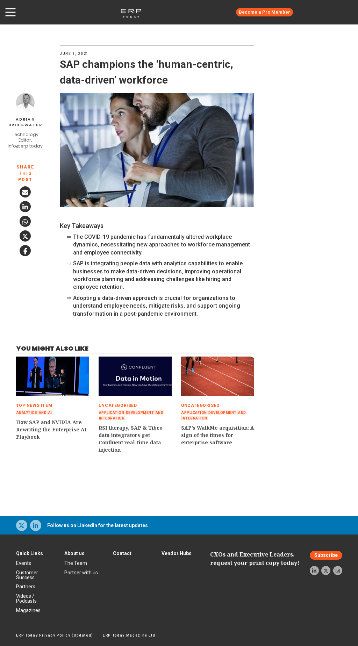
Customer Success (27, 575)
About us (74, 553)
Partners (25, 586)
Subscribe (326, 555)
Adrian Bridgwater (25, 122)
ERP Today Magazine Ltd (129, 635)
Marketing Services (328, 12)
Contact (122, 553)
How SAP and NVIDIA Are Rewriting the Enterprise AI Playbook (51, 429)
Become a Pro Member (264, 12)
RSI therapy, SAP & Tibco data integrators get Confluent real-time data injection (131, 438)
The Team (75, 563)
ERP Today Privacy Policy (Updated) (54, 635)
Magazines (28, 610)
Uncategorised (118, 405)
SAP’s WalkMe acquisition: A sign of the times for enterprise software (217, 435)
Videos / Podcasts (26, 598)
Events (23, 563)
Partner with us (81, 572)
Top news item (34, 405)
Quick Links (29, 553)
